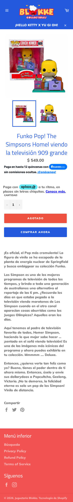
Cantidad (10, 195)
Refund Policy (15, 457)
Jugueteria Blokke (26, 498)
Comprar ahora (35, 232)
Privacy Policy (15, 451)
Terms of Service (17, 464)
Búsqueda (12, 444)
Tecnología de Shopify (53, 498)
